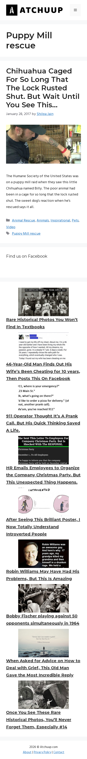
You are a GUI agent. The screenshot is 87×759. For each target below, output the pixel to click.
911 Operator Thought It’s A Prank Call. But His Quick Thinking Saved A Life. (43, 423)
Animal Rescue (23, 221)
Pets (75, 221)
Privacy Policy (42, 752)
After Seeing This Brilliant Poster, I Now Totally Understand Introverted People (43, 526)
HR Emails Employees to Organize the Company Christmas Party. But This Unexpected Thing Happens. (43, 475)
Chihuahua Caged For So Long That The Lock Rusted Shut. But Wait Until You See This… (43, 88)
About (27, 752)
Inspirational (60, 221)
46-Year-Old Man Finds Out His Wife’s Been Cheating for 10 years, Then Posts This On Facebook (43, 371)
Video (10, 227)
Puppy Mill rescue (26, 234)
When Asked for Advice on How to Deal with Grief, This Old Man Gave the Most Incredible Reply (43, 667)
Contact (58, 752)
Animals (43, 221)
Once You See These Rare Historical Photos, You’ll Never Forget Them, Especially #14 (38, 719)
